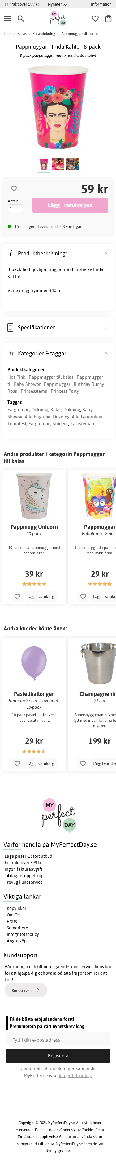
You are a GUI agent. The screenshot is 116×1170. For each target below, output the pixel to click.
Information (101, 4)
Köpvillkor (16, 908)
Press (12, 921)
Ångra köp (17, 941)
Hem (7, 33)
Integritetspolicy (23, 934)
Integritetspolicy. (75, 1075)
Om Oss (14, 915)
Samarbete (17, 928)
